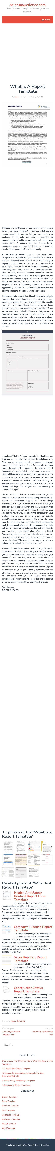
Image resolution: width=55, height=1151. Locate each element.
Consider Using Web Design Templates (18, 1080)
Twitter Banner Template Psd (42, 1031)
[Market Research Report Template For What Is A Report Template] (8, 872)
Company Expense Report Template (33, 929)
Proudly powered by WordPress (19, 1145)
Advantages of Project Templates (16, 1085)
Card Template (8, 1110)
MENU (48, 19)
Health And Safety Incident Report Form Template (30, 896)
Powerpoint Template (11, 1119)
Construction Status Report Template (28, 990)
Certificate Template (10, 1114)
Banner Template (9, 1096)
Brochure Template (10, 1105)
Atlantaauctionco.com (27, 4)
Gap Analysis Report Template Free (11, 1031)
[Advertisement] (27, 53)
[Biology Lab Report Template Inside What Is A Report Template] (34, 872)
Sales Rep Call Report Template (30, 959)
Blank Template (8, 1101)
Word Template (8, 1128)
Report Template (18, 1021)
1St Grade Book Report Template (16, 1068)
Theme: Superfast (41, 1145)
